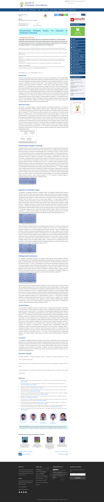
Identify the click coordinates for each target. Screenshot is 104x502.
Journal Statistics (76, 64)
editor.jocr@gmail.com (24, 489)
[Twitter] (58, 15)
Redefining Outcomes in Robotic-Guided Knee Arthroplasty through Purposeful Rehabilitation (37, 446)
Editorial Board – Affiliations (78, 56)
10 (58, 166)
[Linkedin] (60, 15)
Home (20, 9)
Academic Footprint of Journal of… (61, 451)
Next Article (61, 454)
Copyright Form (39, 469)
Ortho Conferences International (42, 482)
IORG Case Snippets (39, 478)
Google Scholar (29, 384)
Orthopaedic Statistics (40, 473)
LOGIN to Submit (53, 9)
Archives (74, 47)
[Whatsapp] (65, 15)
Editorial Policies (72, 9)
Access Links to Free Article (41, 471)
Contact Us (38, 484)
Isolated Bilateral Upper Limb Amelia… (26, 451)
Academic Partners (77, 50)
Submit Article (45, 9)
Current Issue (75, 44)
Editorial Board (32, 9)
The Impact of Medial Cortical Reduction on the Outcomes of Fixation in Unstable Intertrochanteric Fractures (25, 446)
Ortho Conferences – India (41, 480)
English (21, 15)
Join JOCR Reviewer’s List (78, 70)
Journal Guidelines (62, 9)
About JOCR (24, 9)
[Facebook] (55, 15)
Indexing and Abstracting (78, 59)
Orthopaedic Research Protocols (42, 476)
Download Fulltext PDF (37, 25)
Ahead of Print (76, 73)
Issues (39, 9)
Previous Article (26, 454)
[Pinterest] (62, 15)
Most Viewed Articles (77, 67)
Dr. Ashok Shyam (63, 422)
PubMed (25, 381)
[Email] (67, 15)
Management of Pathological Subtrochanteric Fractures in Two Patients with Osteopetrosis (62, 445)
